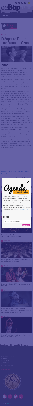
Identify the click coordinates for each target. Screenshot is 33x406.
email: (7, 216)
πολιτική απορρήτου (22, 209)
